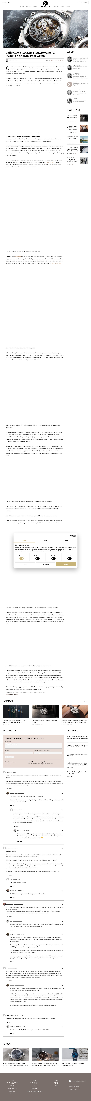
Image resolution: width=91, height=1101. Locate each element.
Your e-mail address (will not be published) (42, 750)
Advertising (12, 1087)
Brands (35, 6)
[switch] (37, 558)
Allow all (66, 564)
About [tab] (66, 540)
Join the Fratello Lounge (12, 1082)
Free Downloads (12, 1088)
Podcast (56, 6)
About (62, 6)
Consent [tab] (24, 540)
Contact (12, 1093)
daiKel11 (12, 793)
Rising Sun (18, 256)
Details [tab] (45, 540)
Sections (28, 6)
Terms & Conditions (74, 1088)
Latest (22, 6)
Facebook (56, 1082)
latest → (85, 701)
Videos (68, 6)
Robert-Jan (12, 1026)
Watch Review (34, 1090)
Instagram (56, 1083)
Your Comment (8, 741)
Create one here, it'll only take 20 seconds (41, 764)
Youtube (56, 1085)
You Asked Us (34, 1087)
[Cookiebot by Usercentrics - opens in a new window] (69, 536)
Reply (10, 788)
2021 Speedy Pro (56, 263)
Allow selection (45, 564)
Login (8, 764)
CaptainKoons (9, 904)
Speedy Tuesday (9, 694)
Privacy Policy (73, 1089)
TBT (34, 1085)
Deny (25, 564)
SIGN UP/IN (84, 2)
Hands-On (34, 1083)
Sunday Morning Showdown (34, 1091)
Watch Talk (34, 1088)
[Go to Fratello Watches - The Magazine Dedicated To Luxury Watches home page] (45, 1)
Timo (18, 830)
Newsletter (12, 1091)
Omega (15, 694)
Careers (12, 1085)
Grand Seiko (50, 162)
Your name (7, 750)
